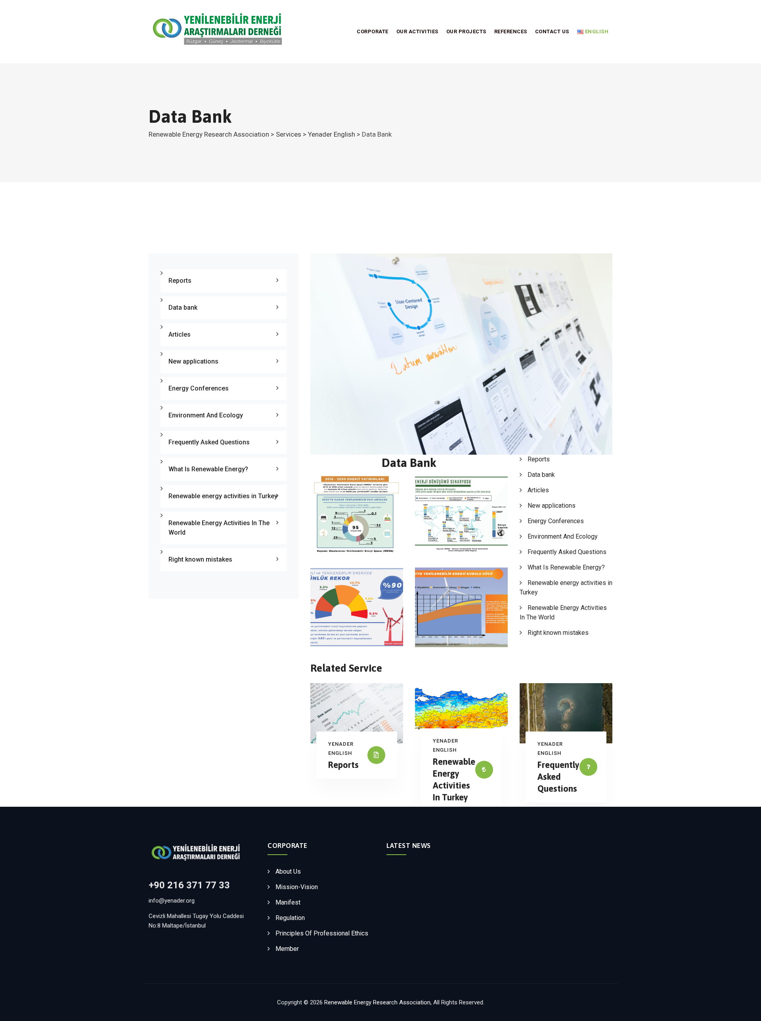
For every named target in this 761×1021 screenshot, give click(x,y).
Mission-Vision (296, 887)
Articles (538, 490)
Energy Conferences (556, 521)
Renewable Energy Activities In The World (219, 527)
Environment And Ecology (563, 536)
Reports (539, 459)
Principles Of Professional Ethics (321, 933)
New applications (552, 505)
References (510, 31)
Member (287, 948)
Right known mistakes (558, 632)
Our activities (417, 31)
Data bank (541, 474)
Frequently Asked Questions (567, 552)
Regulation (290, 918)
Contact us (552, 31)
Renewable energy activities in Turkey (222, 496)
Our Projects (466, 31)
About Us (288, 871)
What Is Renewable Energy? (566, 567)
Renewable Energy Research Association (377, 1002)
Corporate (372, 31)
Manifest (287, 902)
